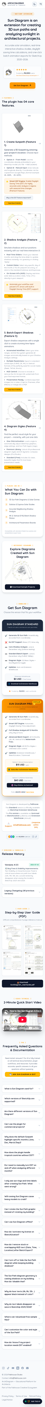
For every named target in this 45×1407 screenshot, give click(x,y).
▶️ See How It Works (13, 203)
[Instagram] (3, 1368)
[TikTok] (8, 1368)
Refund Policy (35, 1396)
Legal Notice (7, 1400)
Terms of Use (21, 1396)
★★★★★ (21, 69)
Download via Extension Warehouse (24, 684)
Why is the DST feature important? (18, 198)
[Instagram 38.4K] (33, 837)
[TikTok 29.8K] (36, 837)
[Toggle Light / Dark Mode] (34, 4)
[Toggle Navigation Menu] (40, 4)
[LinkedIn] (17, 1368)
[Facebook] (22, 1368)
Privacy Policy (7, 1396)
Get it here (30, 792)
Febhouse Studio (15, 1374)
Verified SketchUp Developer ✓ (27, 75)
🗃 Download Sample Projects (22, 587)
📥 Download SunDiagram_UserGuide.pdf (22, 983)
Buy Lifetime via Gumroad (23, 785)
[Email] (27, 1368)
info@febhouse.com (22, 825)
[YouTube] (13, 1368)
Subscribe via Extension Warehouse (24, 769)
